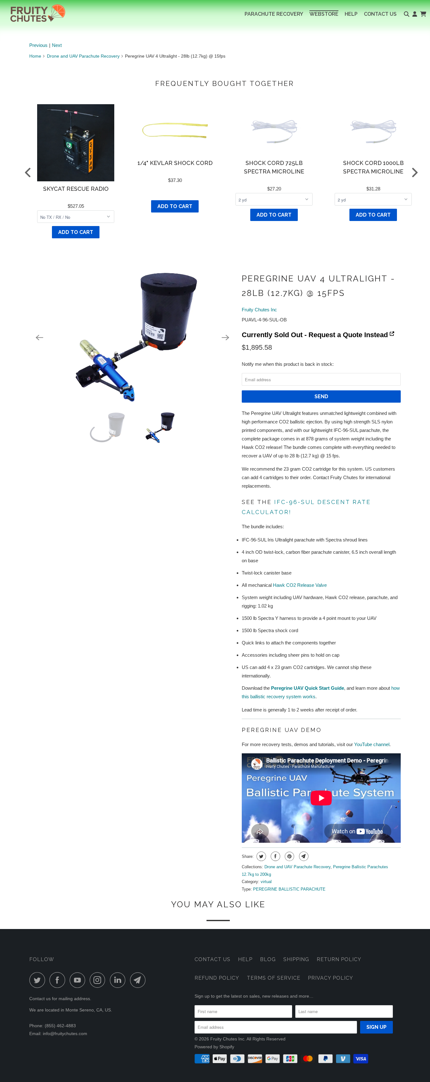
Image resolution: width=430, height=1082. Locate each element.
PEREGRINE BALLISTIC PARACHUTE (289, 889)
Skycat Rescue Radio (76, 188)
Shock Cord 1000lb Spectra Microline (373, 167)
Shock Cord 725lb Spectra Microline (274, 167)
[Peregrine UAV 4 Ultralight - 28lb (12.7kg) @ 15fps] (132, 337)
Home (35, 56)
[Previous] (39, 338)
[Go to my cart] (423, 14)
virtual (266, 881)
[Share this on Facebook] (274, 856)
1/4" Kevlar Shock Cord (175, 163)
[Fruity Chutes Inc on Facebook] (58, 980)
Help (245, 959)
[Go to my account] (414, 14)
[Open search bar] (406, 14)
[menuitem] (274, 14)
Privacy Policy (330, 978)
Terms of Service (273, 978)
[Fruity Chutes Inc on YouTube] (79, 980)
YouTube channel (371, 744)
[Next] (225, 338)
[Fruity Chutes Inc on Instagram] (99, 980)
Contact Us (212, 959)
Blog (268, 959)
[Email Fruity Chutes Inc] (139, 980)
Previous (38, 45)
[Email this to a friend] (302, 856)
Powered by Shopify (214, 1046)
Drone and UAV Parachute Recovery (83, 56)
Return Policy (339, 959)
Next (57, 45)
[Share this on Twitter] (260, 856)
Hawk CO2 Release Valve (300, 585)
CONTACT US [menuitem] (380, 14)
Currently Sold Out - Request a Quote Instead (316, 335)
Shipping (296, 959)
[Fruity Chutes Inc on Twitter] (38, 980)
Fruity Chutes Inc (259, 309)
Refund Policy (217, 978)
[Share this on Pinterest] (288, 856)
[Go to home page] (32, 13)
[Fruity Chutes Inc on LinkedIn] (119, 980)
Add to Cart (75, 232)
